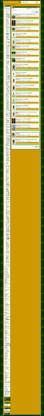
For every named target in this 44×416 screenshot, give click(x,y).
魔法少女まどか (8, 246)
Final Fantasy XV (7, 7)
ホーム (11, 4)
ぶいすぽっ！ (6, 389)
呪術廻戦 (6, 361)
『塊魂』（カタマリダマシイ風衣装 (8, 130)
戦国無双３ (7, 144)
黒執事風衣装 (7, 191)
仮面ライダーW (7, 309)
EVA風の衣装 (7, 206)
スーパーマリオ (7, 314)
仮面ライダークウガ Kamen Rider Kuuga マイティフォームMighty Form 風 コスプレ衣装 (26, 112)
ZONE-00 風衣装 (8, 139)
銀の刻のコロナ (7, 282)
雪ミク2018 (6, 322)
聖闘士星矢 (6, 312)
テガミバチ (7, 205)
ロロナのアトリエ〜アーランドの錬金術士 (8, 105)
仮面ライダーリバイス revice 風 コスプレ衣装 (21, 72)
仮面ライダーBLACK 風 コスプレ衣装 (20, 58)
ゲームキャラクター (7, 8)
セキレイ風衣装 (8, 193)
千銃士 (5, 315)
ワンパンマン (7, 263)
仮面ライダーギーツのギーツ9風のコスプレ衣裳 (21, 52)
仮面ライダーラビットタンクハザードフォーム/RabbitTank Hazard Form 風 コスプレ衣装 (26, 139)
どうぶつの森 (6, 350)
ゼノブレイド (6, 354)
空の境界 (6, 295)
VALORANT (6, 390)
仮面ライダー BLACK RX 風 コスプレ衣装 (21, 64)
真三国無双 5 (6, 271)
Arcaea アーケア (7, 372)
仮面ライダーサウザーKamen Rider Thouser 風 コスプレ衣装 (23, 125)
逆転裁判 (6, 358)
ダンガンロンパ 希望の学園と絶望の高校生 (8, 34)
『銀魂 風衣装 (8, 213)
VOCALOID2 (6, 285)
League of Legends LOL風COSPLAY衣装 (8, 155)
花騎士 (6, 291)
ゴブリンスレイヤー (7, 321)
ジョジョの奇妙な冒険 (7, 316)
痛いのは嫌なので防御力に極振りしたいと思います (7, 346)
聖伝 (5, 286)
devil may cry (6, 357)
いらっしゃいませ (7, 400)
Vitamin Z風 (7, 96)
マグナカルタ (8, 60)
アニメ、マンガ (7, 164)
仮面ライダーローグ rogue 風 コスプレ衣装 (21, 105)
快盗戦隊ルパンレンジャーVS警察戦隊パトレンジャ (7, 320)
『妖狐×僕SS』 (7, 245)
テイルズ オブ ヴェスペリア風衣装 (8, 40)
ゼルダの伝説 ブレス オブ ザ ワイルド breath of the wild (7, 305)
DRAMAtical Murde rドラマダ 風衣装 (8, 152)
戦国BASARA (6, 355)
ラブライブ (6, 299)
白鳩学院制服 (8, 178)
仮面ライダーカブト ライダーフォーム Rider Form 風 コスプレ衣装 (23, 85)
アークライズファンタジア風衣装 (8, 110)
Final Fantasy (6, 356)
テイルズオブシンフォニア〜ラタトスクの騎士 (8, 86)
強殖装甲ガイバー (7, 347)
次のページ (37, 12)
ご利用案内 (23, 2)
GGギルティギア (8, 93)
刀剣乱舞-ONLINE (7, 298)
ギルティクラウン (7, 306)
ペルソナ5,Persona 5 (7, 293)
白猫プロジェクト (7, 327)
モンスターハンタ (7, 349)
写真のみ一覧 (37, 11)
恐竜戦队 (6, 332)
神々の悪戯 (7, 21)
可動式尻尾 (6, 353)
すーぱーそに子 (8, 168)
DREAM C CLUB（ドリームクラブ (8, 117)
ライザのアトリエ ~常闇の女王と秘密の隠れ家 (7, 392)
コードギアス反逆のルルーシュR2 (8, 200)
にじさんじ (6, 362)
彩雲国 (7, 179)
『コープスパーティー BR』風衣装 (8, 136)
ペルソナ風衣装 (8, 78)
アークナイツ (6, 366)
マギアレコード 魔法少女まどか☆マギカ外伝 (7, 383)
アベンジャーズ (8, 165)
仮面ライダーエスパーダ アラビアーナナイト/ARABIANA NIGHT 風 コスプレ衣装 (25, 14)
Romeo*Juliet (7, 177)
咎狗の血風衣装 (8, 77)
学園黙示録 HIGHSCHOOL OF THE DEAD (8, 235)
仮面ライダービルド (7, 326)
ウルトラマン (6, 348)
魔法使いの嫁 (6, 294)
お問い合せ (27, 2)
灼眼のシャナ (7, 176)
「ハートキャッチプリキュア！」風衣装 (8, 228)
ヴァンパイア (6, 303)
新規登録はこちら (7, 409)
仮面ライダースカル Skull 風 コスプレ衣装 (21, 99)
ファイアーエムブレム (7, 313)
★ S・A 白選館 (7, 192)
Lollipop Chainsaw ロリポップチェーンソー (8, 161)
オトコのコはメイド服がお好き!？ (8, 123)
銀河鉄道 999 (7, 216)
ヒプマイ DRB (6, 317)
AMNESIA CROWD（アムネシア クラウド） (8, 28)
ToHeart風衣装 (7, 194)
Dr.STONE (6, 363)
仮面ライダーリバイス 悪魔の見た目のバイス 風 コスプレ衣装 (23, 27)
